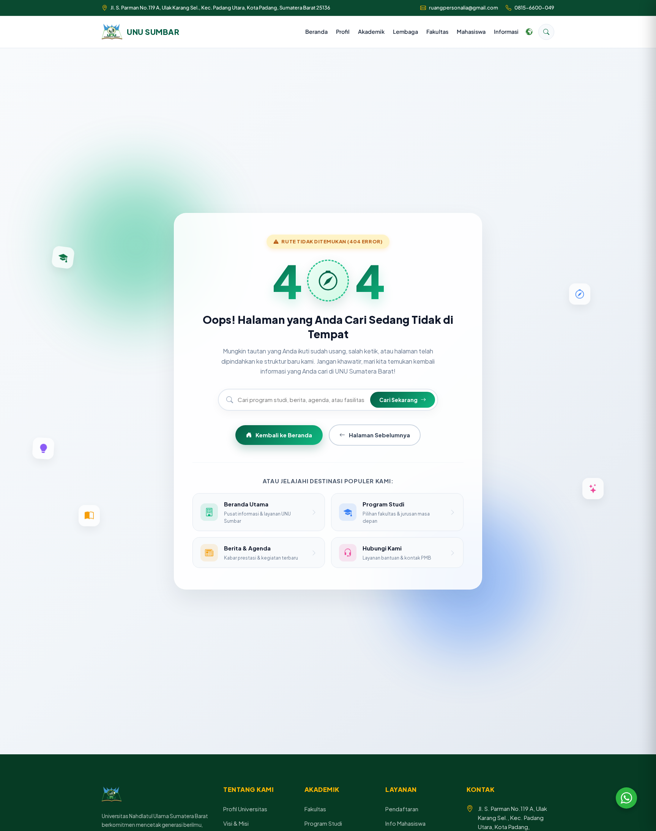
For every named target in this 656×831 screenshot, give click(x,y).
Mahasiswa (471, 31)
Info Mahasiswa (405, 823)
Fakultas (437, 31)
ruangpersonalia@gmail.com (463, 8)
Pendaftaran (401, 808)
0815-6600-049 (534, 8)
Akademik (371, 31)
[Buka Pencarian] (546, 32)
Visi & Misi (236, 823)
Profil (343, 31)
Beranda (316, 31)
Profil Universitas (245, 808)
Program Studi (323, 823)
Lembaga (405, 31)
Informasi (506, 31)
